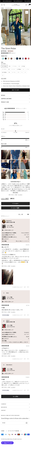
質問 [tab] (12, 199)
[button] (8, 53)
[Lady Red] (25, 58)
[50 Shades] (5, 58)
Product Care (5, 102)
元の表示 (20, 194)
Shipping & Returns (6, 98)
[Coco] (20, 58)
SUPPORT (3, 410)
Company (3, 404)
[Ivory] (14, 58)
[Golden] (8, 58)
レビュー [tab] (5, 199)
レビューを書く (16, 208)
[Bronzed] (11, 58)
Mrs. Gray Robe (10, 227)
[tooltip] (19, 181)
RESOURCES (4, 407)
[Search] (4, 5)
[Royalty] (23, 58)
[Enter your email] (26, 423)
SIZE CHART (3, 78)
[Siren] (17, 58)
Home (2, 8)
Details (3, 95)
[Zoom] (26, 12)
